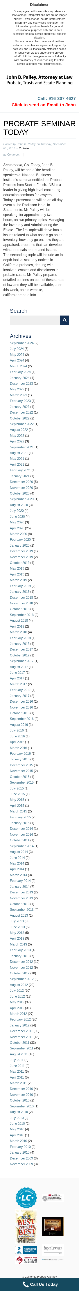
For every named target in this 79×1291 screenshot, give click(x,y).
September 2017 (22, 661)
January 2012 (19, 1025)
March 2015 (18, 811)
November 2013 (21, 898)
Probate (24, 148)
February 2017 (20, 690)
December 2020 (21, 482)
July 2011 (16, 1060)
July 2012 (17, 990)
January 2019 (19, 591)
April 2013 (17, 938)
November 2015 (21, 771)
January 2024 (19, 378)
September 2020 (22, 499)
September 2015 (22, 782)
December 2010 (21, 1089)
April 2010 (17, 1135)
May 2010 (17, 1129)
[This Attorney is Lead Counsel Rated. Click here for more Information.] (26, 1198)
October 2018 (19, 609)
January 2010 (19, 1152)
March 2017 (18, 684)
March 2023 (18, 395)
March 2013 (18, 944)
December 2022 (21, 412)
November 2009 (21, 1164)
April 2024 (17, 360)
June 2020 (17, 516)
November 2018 (21, 603)
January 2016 (19, 759)
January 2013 (19, 956)
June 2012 (17, 996)
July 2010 (17, 1118)
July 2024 (17, 349)
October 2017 (19, 655)
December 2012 (21, 961)
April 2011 (17, 1077)
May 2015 (17, 800)
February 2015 (20, 817)
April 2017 (17, 678)
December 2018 (21, 597)
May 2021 (17, 458)
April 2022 (17, 441)
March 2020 (18, 534)
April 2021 (17, 464)
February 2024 (20, 372)
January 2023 (19, 407)
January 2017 (19, 696)
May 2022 (17, 435)
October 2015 (19, 777)
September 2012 (22, 979)
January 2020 (19, 545)
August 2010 (19, 1112)
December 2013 (21, 892)
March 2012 (18, 1014)
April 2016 (17, 742)
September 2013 (22, 909)
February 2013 (20, 950)
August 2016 (19, 724)
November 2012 (21, 967)
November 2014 (21, 834)
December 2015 (21, 765)
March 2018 (18, 632)
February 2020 (20, 539)
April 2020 (17, 528)
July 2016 (17, 730)
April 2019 (17, 574)
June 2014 (17, 857)
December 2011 (21, 1031)
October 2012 (19, 973)
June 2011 (17, 1066)
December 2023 (21, 383)
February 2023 (20, 401)
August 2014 (19, 852)
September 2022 (22, 424)
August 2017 (19, 667)
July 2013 (17, 921)
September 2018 (22, 615)
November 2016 (21, 707)
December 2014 (21, 828)
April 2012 (17, 1008)
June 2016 (17, 736)
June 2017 (17, 672)
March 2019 (18, 580)
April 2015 (17, 805)
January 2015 (19, 823)
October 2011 (19, 1042)
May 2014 (17, 863)
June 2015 (17, 794)
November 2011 (21, 1037)
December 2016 (21, 701)
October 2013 (19, 904)
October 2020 (19, 493)
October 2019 (19, 563)
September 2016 (22, 719)
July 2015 (17, 788)
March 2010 (18, 1141)
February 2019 (20, 586)
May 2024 (17, 354)
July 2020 (17, 510)
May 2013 (17, 933)
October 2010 (19, 1100)
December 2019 (21, 551)
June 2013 (17, 927)
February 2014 (20, 880)
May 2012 (17, 1002)
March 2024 (18, 366)
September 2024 (22, 343)
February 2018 (20, 638)
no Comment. (11, 154)
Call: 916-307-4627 (57, 98)
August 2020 (19, 505)
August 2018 (19, 620)
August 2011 (19, 1054)
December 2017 (21, 649)
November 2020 (21, 487)
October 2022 (19, 418)
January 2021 (19, 476)
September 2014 (22, 846)
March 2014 (18, 875)
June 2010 (17, 1123)
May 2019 (17, 568)
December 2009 (21, 1158)
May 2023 (17, 389)
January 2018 (19, 644)
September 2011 (21, 1048)
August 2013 (19, 915)
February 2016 (20, 753)
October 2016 (19, 713)
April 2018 (17, 626)
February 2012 (20, 1019)
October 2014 (19, 840)
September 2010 (22, 1106)
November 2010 (21, 1094)
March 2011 (18, 1083)
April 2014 (17, 869)
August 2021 (19, 453)
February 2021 (20, 470)
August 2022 (19, 430)
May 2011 (17, 1071)
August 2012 (19, 985)
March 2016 (18, 748)
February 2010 (20, 1147)
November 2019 (21, 557)
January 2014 (19, 886)
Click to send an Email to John (44, 104)
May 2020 (17, 522)
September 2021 (22, 447)
